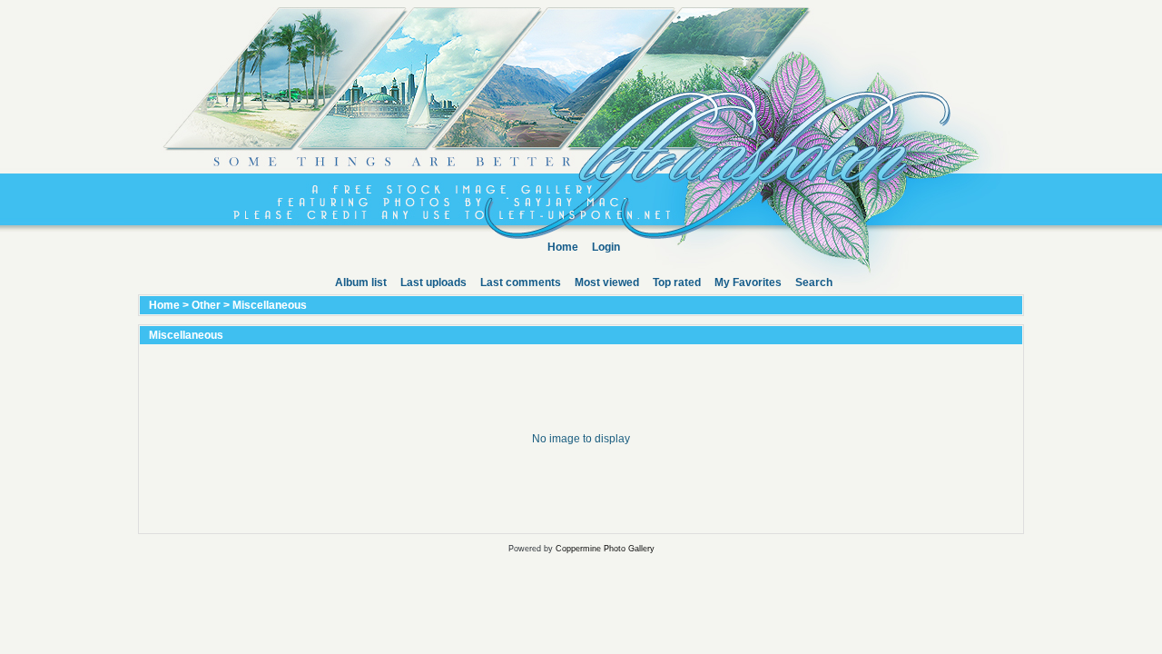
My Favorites (748, 282)
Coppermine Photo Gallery (605, 548)
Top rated (677, 282)
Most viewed (607, 282)
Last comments (520, 282)
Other (206, 305)
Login (606, 247)
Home (562, 247)
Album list (361, 282)
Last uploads (433, 282)
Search (813, 282)
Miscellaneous (269, 305)
